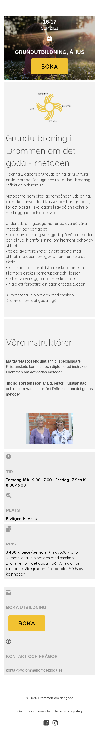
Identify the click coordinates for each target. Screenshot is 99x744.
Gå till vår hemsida (33, 711)
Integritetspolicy (69, 711)
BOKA (49, 66)
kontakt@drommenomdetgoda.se (34, 670)
